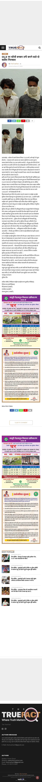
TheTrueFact (15, 63)
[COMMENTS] (32, 120)
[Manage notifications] (37, 777)
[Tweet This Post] (14, 120)
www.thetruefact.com (15, 760)
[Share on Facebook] (9, 120)
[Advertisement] (21, 23)
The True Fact (23, 774)
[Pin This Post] (23, 120)
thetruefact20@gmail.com (14, 762)
